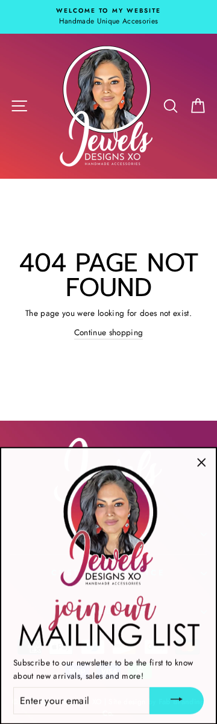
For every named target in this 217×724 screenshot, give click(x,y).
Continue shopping (108, 332)
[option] (108, 17)
